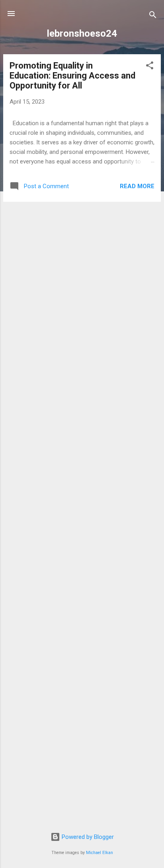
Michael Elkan (99, 852)
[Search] (153, 16)
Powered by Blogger (87, 836)
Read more (137, 186)
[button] (149, 67)
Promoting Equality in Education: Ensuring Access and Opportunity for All (72, 76)
